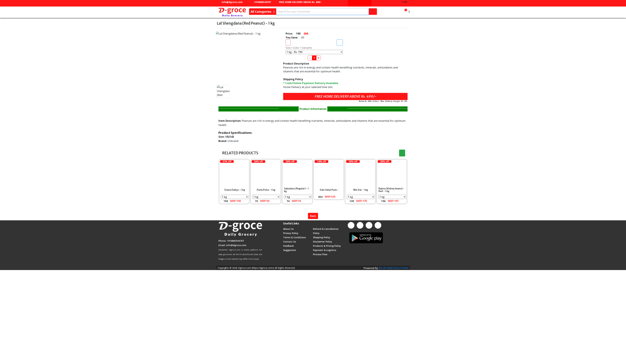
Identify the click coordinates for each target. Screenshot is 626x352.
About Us (288, 228)
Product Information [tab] (313, 109)
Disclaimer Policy (322, 241)
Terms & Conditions (294, 237)
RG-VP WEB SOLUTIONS (393, 268)
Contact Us (289, 241)
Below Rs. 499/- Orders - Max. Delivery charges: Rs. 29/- (383, 101)
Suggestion (289, 250)
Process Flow (320, 254)
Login (404, 1)
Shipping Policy (321, 237)
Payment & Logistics (324, 250)
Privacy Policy (290, 233)
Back (313, 216)
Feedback (288, 245)
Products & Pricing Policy (327, 245)
